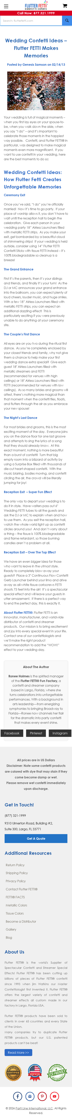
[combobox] (36, 20)
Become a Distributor (21, 921)
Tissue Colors (15, 913)
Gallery (11, 929)
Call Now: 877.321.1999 (36, 13)
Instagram (60, 733)
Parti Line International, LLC (34, 1108)
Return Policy (15, 865)
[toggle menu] (6, 6)
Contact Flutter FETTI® (21, 889)
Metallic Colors (16, 905)
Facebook (11, 733)
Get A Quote (36, 838)
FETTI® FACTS (15, 897)
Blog (9, 937)
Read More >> (18, 1052)
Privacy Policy (16, 881)
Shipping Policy (17, 873)
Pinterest (36, 733)
